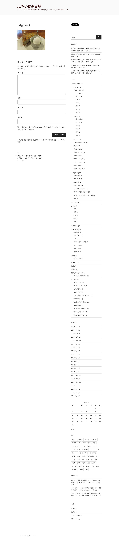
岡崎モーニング (78, 152)
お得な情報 (74, 173)
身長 (92, 466)
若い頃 (74, 466)
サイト (19, 117)
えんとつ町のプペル (79, 188)
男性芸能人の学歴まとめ (81, 308)
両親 (89, 446)
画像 (73, 463)
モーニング (77, 93)
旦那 (73, 459)
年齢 (83, 456)
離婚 (97, 466)
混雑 (87, 459)
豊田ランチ (77, 165)
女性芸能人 (77, 299)
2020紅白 (76, 232)
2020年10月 (74, 340)
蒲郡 (75, 218)
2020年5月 (74, 358)
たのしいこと (75, 202)
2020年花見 (77, 179)
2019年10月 (74, 382)
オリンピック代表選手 (80, 275)
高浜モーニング (78, 169)
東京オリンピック (76, 273)
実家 (95, 453)
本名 (78, 459)
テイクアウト (77, 90)
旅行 (72, 266)
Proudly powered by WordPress (26, 535)
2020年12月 (74, 333)
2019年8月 (74, 389)
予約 (94, 446)
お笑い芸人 (77, 289)
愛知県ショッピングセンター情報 (83, 195)
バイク (73, 256)
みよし (78, 96)
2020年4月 (74, 361)
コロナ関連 (74, 226)
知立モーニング (78, 162)
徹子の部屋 (77, 248)
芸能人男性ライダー (79, 315)
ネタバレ (94, 439)
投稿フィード (75, 512)
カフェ (73, 206)
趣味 (87, 466)
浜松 (77, 129)
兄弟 (73, 449)
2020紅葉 (76, 182)
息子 (97, 456)
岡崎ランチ (77, 155)
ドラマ (75, 238)
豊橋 (77, 135)
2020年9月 (74, 344)
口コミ (92, 449)
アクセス (80, 439)
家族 (73, 456)
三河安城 (78, 119)
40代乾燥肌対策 (76, 84)
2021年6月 (74, 330)
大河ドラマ (77, 245)
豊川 (77, 109)
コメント (20, 73)
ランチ (75, 116)
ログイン (74, 508)
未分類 (73, 269)
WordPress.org (75, 519)
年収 (78, 456)
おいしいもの (75, 87)
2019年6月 (74, 396)
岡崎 (75, 208)
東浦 (77, 106)
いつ (73, 439)
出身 (78, 449)
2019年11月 (74, 378)
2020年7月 (74, 351)
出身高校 (85, 449)
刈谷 (77, 99)
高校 (86, 469)
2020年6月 (74, 354)
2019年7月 (74, 392)
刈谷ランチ (77, 139)
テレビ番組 (74, 229)
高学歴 (81, 469)
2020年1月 (74, 371)
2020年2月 (74, 368)
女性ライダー (77, 258)
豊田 (77, 112)
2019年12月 (74, 375)
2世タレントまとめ (79, 285)
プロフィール (76, 443)
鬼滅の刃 (76, 251)
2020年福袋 (77, 175)
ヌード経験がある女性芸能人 (82, 295)
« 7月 (72, 429)
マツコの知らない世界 (80, 242)
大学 (97, 449)
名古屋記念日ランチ (79, 142)
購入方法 (81, 466)
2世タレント (77, 282)
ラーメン (74, 262)
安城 (77, 102)
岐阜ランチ (77, 146)
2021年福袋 (77, 185)
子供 (84, 453)
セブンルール (77, 235)
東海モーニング (78, 159)
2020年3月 (74, 365)
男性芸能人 (77, 305)
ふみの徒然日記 (29, 6)
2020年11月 (74, 337)
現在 (96, 459)
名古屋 (78, 122)
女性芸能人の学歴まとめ (81, 302)
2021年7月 (74, 326)
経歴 (88, 463)
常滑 (75, 212)
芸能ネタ (74, 279)
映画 (75, 198)
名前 (19, 98)
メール (20, 108)
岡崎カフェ (77, 149)
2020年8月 (74, 347)
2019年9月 (74, 385)
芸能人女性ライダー (79, 312)
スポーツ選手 (77, 292)
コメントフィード (76, 515)
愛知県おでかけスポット (81, 192)
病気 (78, 463)
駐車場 (74, 469)
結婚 (93, 463)
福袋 (83, 463)
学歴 (90, 453)
